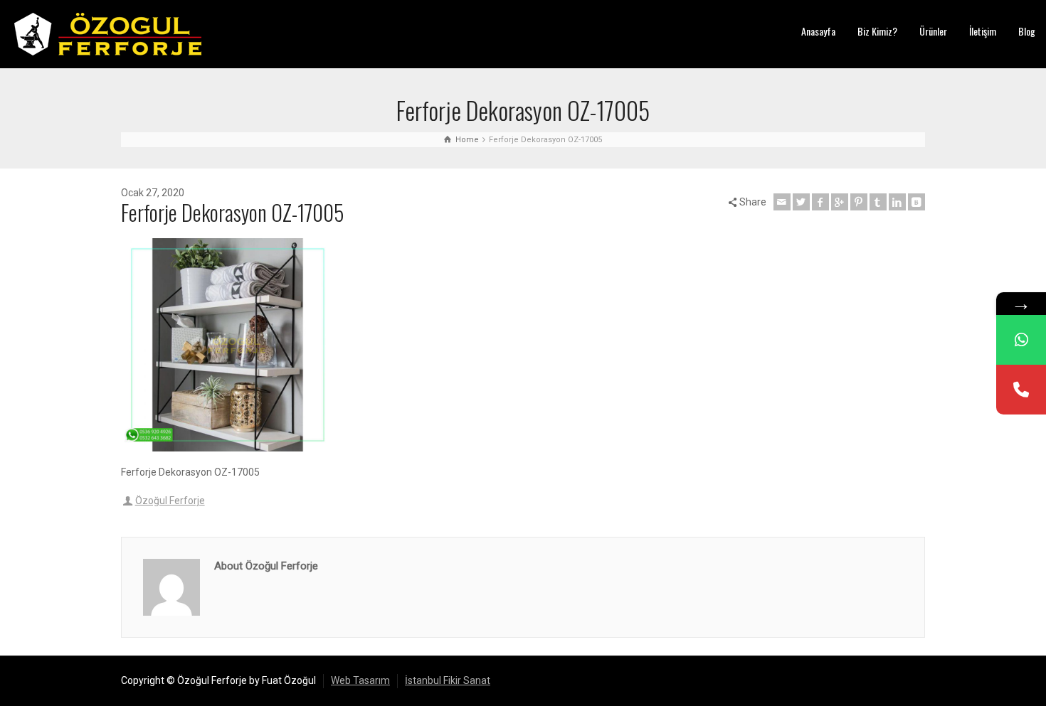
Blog (1026, 30)
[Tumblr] (878, 201)
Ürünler (933, 30)
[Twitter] (801, 201)
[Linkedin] (897, 201)
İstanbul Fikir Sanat (447, 680)
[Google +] (839, 201)
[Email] (782, 201)
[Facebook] (820, 201)
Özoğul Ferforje (170, 500)
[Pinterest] (858, 201)
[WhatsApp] (1021, 340)
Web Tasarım (360, 680)
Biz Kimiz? (877, 30)
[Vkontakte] (916, 201)
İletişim (982, 30)
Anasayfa (818, 30)
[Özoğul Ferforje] (107, 33)
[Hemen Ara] (1021, 389)
